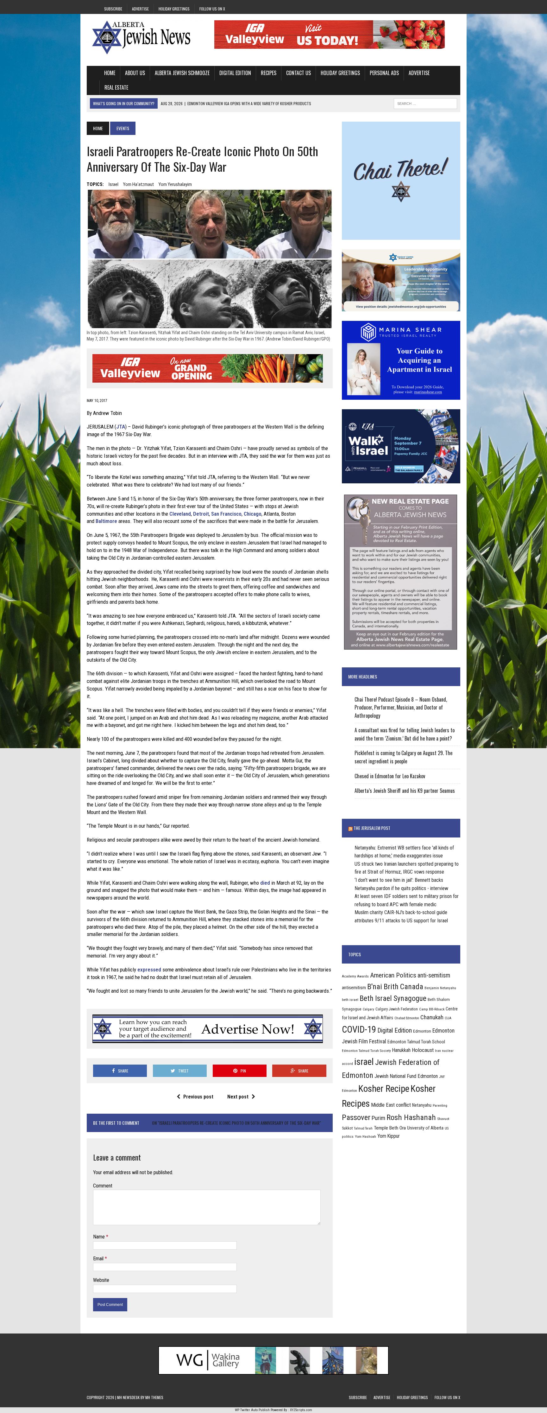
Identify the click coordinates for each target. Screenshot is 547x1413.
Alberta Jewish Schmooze (182, 73)
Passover (356, 1117)
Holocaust (423, 1050)
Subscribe (113, 8)
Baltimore (106, 521)
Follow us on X (212, 8)
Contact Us (298, 73)
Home (109, 73)
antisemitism (354, 987)
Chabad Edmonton (406, 1018)
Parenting (440, 1105)
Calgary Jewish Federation (396, 1009)
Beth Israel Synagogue (393, 998)
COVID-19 (359, 1029)
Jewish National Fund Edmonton (406, 1076)
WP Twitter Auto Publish (252, 1410)
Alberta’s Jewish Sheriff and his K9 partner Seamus (405, 790)
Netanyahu (421, 1105)
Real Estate (116, 87)
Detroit (201, 514)
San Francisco (226, 514)
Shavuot (443, 1119)
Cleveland (180, 514)
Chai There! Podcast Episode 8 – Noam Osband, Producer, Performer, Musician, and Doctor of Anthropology (401, 707)
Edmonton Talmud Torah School (416, 1041)
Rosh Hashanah (411, 1117)
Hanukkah (401, 1050)
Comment (102, 1186)
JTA (120, 426)
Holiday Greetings (174, 8)
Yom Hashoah (365, 1136)
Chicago (252, 514)
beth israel (350, 999)
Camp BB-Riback (431, 1009)
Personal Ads (384, 73)
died (265, 883)
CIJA (448, 1018)
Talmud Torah (363, 1128)
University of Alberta (425, 1127)
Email (99, 1259)
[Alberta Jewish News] (146, 37)
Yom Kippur (388, 1136)
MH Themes (154, 1397)
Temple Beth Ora (390, 1128)
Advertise (140, 8)
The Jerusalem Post (372, 827)
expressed (149, 969)
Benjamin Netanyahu (440, 988)
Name (99, 1237)
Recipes (268, 73)
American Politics (393, 975)
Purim (378, 1118)
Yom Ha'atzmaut (138, 184)
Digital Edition (235, 73)
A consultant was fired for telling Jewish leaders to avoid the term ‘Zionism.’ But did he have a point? (405, 734)
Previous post (198, 1097)
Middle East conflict (391, 1105)
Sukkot (347, 1128)
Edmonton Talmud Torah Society (366, 1050)
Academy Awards (355, 976)
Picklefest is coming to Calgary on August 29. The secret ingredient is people (403, 757)
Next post (237, 1097)
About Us (135, 73)
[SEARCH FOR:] (425, 102)
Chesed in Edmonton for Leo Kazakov (390, 776)
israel (113, 184)
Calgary (368, 1009)
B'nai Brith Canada (395, 986)
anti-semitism (434, 975)
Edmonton (422, 1031)
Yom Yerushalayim (175, 184)
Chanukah (431, 1017)
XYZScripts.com (301, 1410)
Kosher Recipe (383, 1088)
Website (101, 1280)
